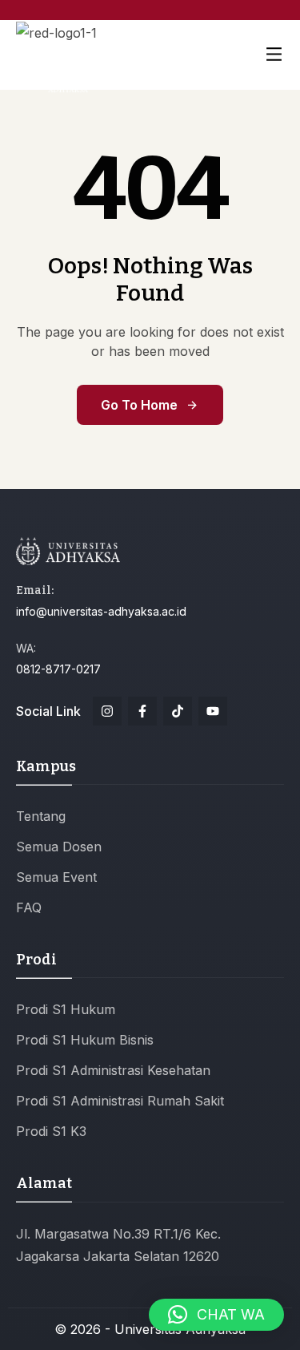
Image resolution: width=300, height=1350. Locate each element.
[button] (216, 1315)
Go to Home (139, 405)
